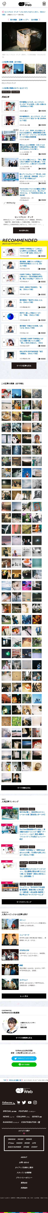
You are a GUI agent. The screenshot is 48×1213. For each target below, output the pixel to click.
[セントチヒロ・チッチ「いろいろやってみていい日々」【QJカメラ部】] (6, 393)
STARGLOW (24, 950)
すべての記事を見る (24, 365)
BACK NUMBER (14, 1147)
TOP (4, 1080)
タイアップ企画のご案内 (24, 1167)
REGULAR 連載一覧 (15, 1080)
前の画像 (13, 19)
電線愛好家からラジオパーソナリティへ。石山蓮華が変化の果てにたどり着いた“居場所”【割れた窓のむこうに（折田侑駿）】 (33, 872)
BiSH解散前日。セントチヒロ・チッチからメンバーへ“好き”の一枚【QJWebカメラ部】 (33, 118)
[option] (7, 69)
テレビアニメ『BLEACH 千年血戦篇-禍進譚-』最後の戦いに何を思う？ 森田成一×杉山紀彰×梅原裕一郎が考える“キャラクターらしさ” (32, 891)
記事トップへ (24, 19)
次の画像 (34, 19)
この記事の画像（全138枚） (12, 62)
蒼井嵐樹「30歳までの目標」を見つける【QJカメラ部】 (31, 327)
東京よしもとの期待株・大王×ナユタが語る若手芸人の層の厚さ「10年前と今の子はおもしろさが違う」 (32, 147)
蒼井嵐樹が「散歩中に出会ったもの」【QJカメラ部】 (31, 301)
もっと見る (24, 996)
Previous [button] (3, 1025)
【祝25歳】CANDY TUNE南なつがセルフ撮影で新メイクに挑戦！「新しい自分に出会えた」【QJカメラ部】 (31, 341)
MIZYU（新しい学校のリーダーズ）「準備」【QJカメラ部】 (30, 314)
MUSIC (21, 1139)
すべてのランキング (24, 902)
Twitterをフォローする (25, 1058)
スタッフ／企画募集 (24, 1173)
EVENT (34, 1147)
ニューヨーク (24, 935)
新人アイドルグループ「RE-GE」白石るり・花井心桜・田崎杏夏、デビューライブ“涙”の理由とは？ (33, 176)
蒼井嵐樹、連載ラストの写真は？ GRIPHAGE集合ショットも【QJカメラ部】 (31, 263)
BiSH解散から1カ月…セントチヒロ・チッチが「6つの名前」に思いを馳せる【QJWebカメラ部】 (33, 104)
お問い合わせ (24, 1162)
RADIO (19, 1143)
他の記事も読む (24, 230)
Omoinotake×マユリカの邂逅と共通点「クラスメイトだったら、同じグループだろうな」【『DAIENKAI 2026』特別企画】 (33, 192)
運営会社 (24, 1183)
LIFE (34, 1143)
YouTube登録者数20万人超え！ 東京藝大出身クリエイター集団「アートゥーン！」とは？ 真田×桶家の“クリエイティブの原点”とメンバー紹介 (33, 834)
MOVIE (29, 1139)
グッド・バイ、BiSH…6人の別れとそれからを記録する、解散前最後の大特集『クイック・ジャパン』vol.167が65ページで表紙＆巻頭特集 (33, 133)
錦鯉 (21, 965)
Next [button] (42, 1025)
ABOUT (24, 1157)
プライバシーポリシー (24, 1178)
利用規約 (24, 1188)
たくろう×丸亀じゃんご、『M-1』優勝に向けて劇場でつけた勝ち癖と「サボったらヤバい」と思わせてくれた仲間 (33, 161)
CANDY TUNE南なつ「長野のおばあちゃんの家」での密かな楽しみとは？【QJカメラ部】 (33, 852)
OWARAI (11, 1139)
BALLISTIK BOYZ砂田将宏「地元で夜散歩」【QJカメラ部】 (31, 352)
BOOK (27, 1143)
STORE (26, 1147)
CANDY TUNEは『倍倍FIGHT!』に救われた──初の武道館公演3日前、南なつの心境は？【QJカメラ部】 (31, 276)
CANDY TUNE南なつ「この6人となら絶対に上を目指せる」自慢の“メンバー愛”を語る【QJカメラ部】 (31, 251)
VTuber (11, 1143)
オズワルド (24, 980)
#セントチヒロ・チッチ (9, 83)
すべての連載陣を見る (24, 1037)
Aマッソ (23, 920)
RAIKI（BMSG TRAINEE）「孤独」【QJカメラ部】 (30, 288)
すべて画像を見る (24, 788)
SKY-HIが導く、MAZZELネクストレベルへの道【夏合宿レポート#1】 (33, 813)
